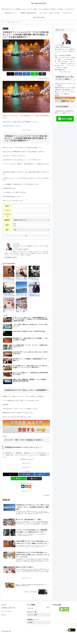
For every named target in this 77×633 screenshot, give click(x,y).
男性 (15, 223)
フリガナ (7, 210)
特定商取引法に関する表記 (8, 607)
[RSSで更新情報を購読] (29, 486)
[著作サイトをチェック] (22, 486)
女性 (15, 226)
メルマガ (6, 28)
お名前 (7, 206)
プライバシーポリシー (7, 611)
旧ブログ (4, 615)
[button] (42, 74)
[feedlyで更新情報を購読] (26, 486)
